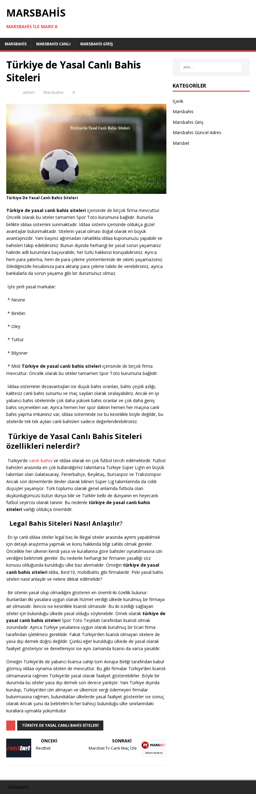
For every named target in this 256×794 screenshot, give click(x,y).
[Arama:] (211, 67)
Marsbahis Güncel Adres (197, 132)
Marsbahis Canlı (53, 44)
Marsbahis (16, 44)
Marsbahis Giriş (96, 44)
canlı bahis (40, 460)
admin (29, 92)
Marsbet (181, 143)
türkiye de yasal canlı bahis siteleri (60, 725)
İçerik (178, 101)
